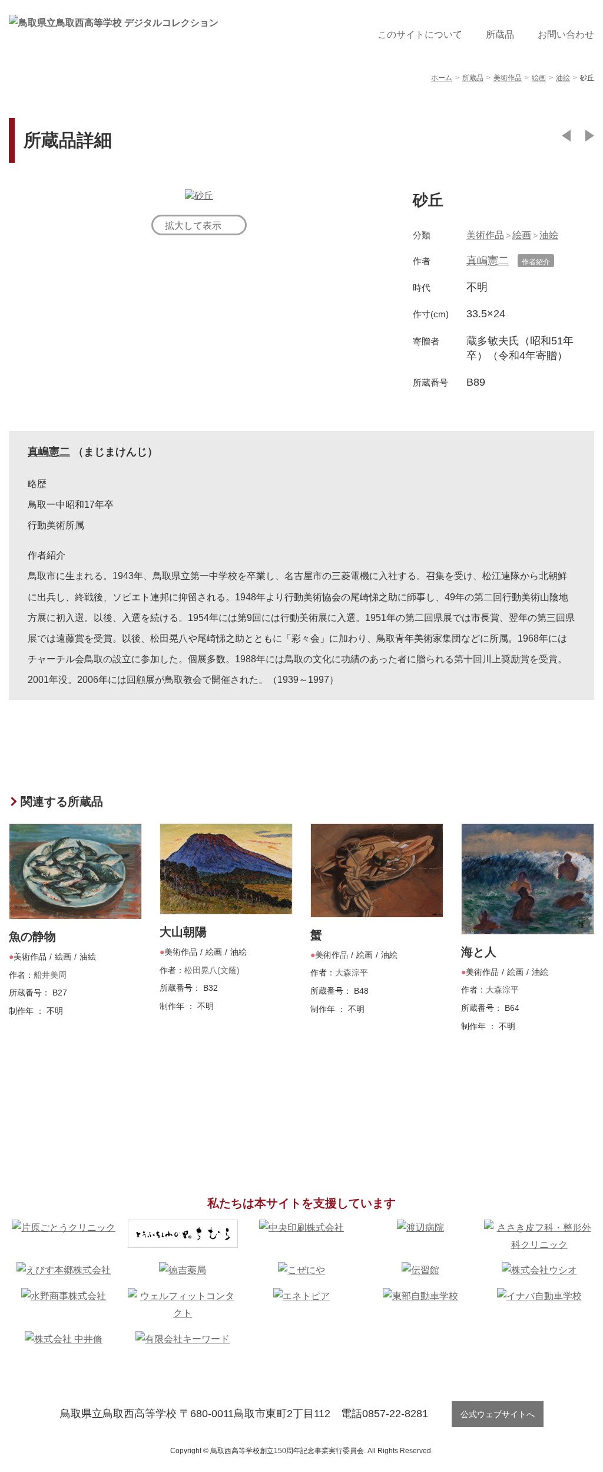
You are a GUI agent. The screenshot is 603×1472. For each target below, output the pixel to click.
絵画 (521, 235)
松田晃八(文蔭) (212, 970)
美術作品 (485, 235)
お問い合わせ (566, 34)
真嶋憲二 (487, 261)
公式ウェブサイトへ (497, 1414)
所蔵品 (500, 34)
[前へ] (566, 136)
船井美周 (50, 975)
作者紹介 (536, 262)
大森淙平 (351, 972)
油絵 (548, 235)
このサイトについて (419, 34)
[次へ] (589, 136)
